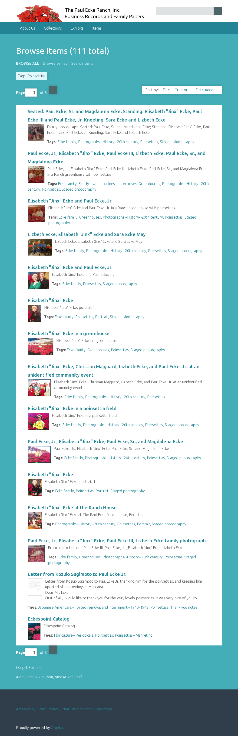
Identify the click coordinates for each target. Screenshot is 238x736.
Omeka (57, 728)
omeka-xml (64, 677)
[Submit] (218, 11)
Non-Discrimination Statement (87, 709)
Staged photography (177, 142)
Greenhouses (149, 184)
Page (20, 92)
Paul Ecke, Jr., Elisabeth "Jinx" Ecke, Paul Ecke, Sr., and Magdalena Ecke (105, 441)
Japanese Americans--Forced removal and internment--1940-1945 (93, 607)
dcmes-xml (35, 677)
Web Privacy (49, 709)
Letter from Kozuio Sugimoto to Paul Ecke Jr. (77, 574)
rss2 (78, 677)
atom (20, 677)
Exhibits (77, 28)
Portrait (101, 317)
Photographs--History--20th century (108, 142)
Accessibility (26, 709)
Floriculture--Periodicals (73, 635)
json (49, 677)
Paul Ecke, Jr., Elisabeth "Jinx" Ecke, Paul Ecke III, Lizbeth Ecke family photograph (117, 540)
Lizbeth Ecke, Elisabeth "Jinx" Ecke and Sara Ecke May (86, 234)
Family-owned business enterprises (108, 184)
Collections (53, 28)
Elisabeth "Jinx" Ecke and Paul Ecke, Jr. (70, 200)
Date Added (205, 90)
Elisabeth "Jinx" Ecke (50, 300)
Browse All (27, 63)
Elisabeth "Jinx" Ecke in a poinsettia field (72, 408)
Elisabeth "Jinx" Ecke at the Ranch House (72, 507)
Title (166, 90)
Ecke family (66, 142)
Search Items (82, 63)
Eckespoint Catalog (48, 618)
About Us (27, 28)
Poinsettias (149, 142)
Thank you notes (183, 607)
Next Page (53, 90)
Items (97, 28)
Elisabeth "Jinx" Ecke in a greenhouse (68, 333)
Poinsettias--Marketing (133, 635)
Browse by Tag (55, 63)
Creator (181, 90)
